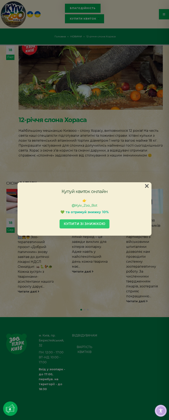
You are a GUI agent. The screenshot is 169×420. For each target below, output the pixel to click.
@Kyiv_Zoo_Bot (84, 205)
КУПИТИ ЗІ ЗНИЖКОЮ (84, 224)
